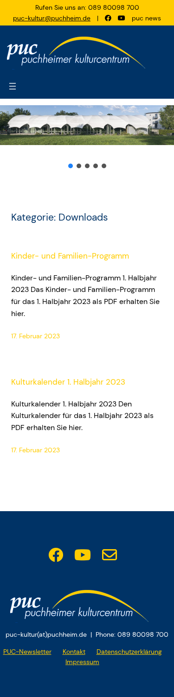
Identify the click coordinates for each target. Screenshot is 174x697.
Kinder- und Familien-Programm (70, 256)
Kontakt (74, 651)
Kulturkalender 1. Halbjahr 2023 (68, 382)
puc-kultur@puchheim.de (51, 18)
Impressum (82, 662)
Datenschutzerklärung (129, 651)
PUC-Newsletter (27, 651)
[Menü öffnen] (12, 86)
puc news (146, 18)
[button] (70, 166)
